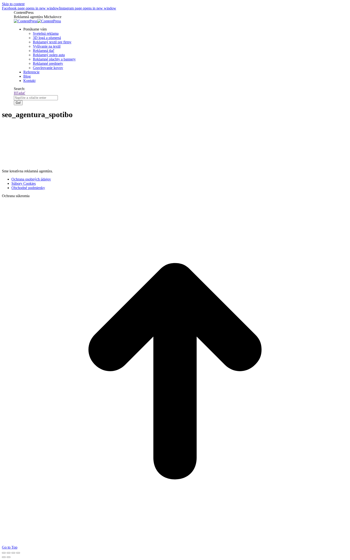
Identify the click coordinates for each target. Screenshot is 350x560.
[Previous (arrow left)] (4, 557)
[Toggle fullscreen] (13, 553)
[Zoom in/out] (18, 553)
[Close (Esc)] (4, 553)
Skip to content (13, 4)
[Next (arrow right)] (8, 557)
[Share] (8, 553)
